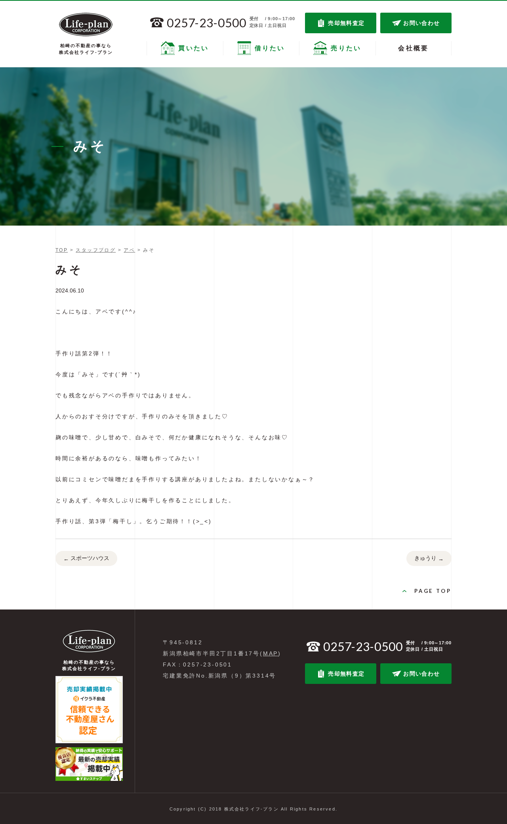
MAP (270, 653)
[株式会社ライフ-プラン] (86, 24)
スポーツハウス (86, 558)
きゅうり (429, 558)
